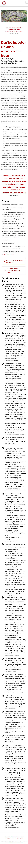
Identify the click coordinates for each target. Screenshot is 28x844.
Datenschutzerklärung (17, 837)
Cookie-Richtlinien (10, 838)
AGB (18, 838)
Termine (16, 237)
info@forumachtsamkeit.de (8, 225)
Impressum (7, 837)
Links (21, 838)
